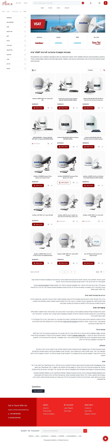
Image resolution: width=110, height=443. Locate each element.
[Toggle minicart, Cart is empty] (105, 3)
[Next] (75, 271)
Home (3, 11)
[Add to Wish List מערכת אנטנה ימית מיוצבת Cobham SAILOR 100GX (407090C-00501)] (73, 107)
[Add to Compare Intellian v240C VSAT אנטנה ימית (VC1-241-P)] (77, 263)
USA (80, 436)
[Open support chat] (105, 438)
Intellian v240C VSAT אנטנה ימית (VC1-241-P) (67, 254)
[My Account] (90, 3)
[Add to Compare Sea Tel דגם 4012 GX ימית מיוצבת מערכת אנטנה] (102, 263)
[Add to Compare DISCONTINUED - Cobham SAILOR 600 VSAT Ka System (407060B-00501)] (51, 143)
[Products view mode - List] (35, 70)
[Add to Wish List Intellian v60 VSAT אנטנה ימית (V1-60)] (48, 224)
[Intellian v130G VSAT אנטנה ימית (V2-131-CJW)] (93, 202)
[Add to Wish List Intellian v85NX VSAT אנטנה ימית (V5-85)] (48, 107)
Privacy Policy (47, 411)
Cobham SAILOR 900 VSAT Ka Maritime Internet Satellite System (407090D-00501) (93, 138)
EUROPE (61, 436)
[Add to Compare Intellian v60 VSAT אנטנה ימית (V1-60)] (51, 224)
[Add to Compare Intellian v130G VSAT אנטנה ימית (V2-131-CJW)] (102, 221)
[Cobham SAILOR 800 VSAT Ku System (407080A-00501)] (68, 124)
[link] (61, 271)
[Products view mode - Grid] (33, 70)
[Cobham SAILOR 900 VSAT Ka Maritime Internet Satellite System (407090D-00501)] (93, 124)
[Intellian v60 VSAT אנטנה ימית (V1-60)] (43, 202)
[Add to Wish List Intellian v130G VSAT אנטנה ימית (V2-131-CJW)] (98, 221)
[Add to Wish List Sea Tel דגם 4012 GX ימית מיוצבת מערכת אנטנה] (98, 263)
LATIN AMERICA (71, 436)
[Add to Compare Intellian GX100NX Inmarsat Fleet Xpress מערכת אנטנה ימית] (51, 185)
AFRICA (31, 436)
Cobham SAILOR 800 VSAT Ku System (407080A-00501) (67, 138)
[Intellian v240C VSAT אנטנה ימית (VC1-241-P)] (68, 241)
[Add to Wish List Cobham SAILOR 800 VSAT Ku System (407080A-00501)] (73, 146)
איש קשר (67, 8)
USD (25, 3)
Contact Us (88, 408)
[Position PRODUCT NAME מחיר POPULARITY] (94, 70)
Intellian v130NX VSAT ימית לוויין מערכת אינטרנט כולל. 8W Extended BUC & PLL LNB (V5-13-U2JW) (42, 254)
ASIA (37, 436)
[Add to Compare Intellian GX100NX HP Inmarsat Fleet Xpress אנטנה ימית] (77, 182)
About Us (46, 408)
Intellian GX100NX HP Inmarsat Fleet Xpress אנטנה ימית (68, 177)
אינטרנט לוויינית (44, 285)
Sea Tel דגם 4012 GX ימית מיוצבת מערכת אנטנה (93, 254)
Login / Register (68, 408)
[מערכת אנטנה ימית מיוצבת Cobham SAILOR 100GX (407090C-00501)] (68, 85)
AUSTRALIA (44, 436)
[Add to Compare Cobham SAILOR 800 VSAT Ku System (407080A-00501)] (77, 146)
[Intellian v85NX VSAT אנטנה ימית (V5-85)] (43, 85)
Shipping (87, 414)
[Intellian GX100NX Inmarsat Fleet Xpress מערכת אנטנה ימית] (43, 163)
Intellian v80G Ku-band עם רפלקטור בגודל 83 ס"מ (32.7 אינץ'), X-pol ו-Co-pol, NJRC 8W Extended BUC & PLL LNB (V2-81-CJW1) (68, 215)
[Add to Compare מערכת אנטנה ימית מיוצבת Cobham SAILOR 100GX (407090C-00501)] (77, 107)
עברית (19, 3)
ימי (20, 11)
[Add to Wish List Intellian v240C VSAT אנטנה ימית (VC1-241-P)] (73, 263)
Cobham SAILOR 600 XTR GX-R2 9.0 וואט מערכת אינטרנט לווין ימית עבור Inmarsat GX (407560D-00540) (93, 99)
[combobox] (59, 3)
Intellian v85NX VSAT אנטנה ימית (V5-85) (42, 99)
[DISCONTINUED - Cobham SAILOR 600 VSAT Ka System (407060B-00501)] (43, 124)
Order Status (67, 411)
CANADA (53, 436)
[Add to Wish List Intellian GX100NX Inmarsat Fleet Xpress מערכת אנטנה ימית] (48, 185)
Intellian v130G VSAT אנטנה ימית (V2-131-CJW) (93, 215)
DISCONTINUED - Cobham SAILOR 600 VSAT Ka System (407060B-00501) (42, 138)
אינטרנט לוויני (15, 11)
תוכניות (50, 8)
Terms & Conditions (48, 414)
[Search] (83, 3)
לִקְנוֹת (42, 8)
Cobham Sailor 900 (78, 335)
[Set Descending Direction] (104, 70)
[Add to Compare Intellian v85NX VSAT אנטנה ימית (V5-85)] (51, 107)
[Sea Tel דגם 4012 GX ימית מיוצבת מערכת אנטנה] (93, 241)
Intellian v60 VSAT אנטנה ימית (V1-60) (42, 215)
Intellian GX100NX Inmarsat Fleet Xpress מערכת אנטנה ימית (42, 177)
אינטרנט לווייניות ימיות (70, 321)
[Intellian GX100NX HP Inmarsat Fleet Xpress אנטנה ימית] (68, 163)
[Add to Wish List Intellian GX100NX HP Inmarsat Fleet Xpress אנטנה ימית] (73, 182)
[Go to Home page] (7, 3)
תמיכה (58, 8)
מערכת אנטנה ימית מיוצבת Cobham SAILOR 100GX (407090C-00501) (67, 99)
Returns (93, 414)
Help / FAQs (88, 411)
